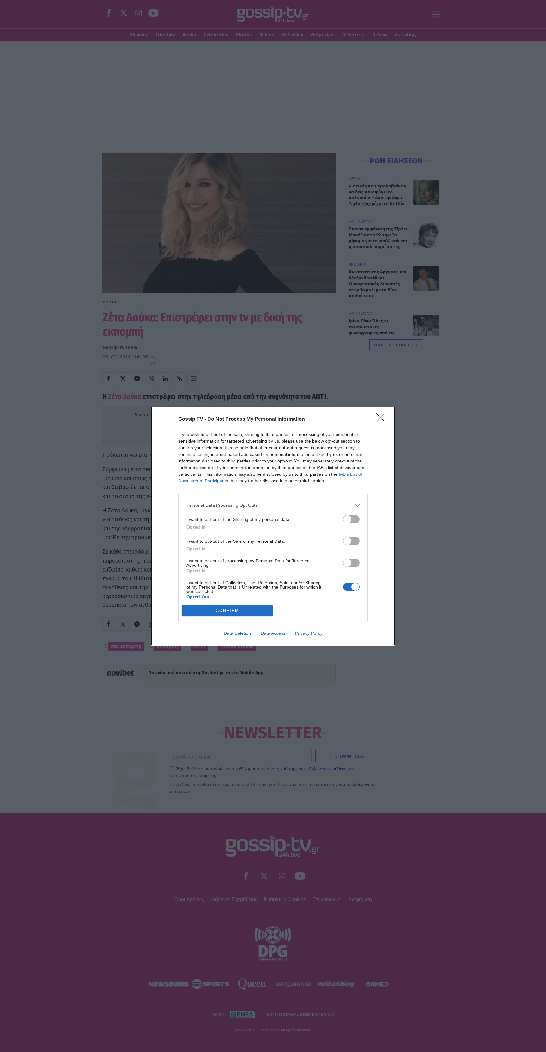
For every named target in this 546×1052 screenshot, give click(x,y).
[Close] (382, 419)
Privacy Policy (309, 633)
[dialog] (273, 526)
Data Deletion (237, 633)
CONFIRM (227, 610)
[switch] (351, 519)
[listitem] (273, 505)
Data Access (273, 633)
